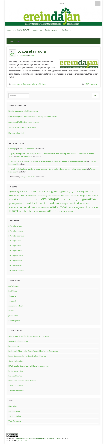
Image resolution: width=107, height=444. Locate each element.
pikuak (36, 211)
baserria (95, 192)
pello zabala (27, 211)
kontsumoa (57, 207)
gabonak (79, 200)
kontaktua (66, 30)
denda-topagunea (52, 30)
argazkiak (63, 191)
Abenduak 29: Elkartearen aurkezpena (23, 122)
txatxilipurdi (71, 211)
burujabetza (47, 196)
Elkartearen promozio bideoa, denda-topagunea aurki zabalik (32, 116)
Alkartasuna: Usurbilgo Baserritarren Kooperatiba (28, 336)
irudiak (31, 55)
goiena (11, 203)
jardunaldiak (27, 207)
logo (44, 84)
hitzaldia (28, 203)
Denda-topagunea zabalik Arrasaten (23, 111)
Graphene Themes (24, 441)
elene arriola (92, 195)
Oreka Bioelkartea (15, 386)
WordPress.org (14, 421)
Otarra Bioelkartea (16, 391)
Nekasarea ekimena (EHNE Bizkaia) (22, 381)
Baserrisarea (13, 346)
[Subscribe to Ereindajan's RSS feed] (8, 3)
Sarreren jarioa (14, 411)
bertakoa (26, 195)
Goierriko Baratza (15, 361)
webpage (12, 149)
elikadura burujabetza (27, 200)
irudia (33, 84)
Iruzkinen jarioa (14, 416)
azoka (90, 192)
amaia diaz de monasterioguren (40, 191)
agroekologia (14, 191)
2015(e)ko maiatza (15, 231)
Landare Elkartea (15, 376)
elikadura (14, 199)
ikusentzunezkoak (47, 203)
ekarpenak (73, 196)
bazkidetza (37, 30)
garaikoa (89, 199)
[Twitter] (12, 3)
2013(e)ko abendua (16, 270)
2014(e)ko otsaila (15, 265)
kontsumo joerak (76, 207)
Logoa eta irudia (31, 51)
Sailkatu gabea (14, 321)
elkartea (38, 200)
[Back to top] (101, 438)
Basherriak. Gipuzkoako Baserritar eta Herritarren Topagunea (33, 351)
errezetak (63, 200)
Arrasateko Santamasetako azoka (22, 127)
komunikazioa (42, 207)
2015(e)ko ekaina (15, 226)
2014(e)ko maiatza (15, 255)
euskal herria (71, 200)
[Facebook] (16, 3)
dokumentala (56, 196)
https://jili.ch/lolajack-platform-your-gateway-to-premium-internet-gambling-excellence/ (47, 169)
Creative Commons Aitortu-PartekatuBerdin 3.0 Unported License (37, 438)
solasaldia (64, 211)
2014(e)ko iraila (14, 246)
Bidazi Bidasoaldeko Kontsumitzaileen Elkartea (27, 356)
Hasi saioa (12, 406)
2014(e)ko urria (14, 241)
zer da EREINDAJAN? (21, 30)
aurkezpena (82, 191)
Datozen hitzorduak (16, 133)
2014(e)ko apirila (15, 260)
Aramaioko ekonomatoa (18, 341)
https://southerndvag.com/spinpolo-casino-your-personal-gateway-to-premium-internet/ (47, 161)
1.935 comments (91, 84)
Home (8, 30)
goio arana (25, 84)
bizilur (35, 196)
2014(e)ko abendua (16, 236)
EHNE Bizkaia (65, 196)
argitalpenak (72, 192)
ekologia (81, 195)
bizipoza (40, 196)
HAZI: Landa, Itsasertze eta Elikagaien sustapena (28, 366)
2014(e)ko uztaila (15, 251)
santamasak (42, 211)
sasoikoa (53, 210)
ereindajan (23, 55)
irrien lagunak (64, 204)
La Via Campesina (15, 371)
